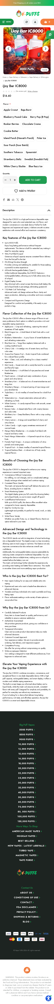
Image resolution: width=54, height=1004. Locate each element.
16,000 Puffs (26, 758)
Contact (26, 902)
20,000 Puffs (26, 768)
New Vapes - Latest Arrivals (26, 845)
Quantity (6, 173)
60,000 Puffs (26, 802)
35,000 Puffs (26, 787)
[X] (17, 199)
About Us (26, 892)
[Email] (8, 199)
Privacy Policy (26, 912)
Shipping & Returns (26, 917)
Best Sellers (26, 841)
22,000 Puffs (26, 773)
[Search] (50, 34)
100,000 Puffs (26, 816)
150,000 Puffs (26, 821)
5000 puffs (26, 729)
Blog (26, 921)
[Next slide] (46, 49)
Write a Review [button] (33, 91)
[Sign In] (35, 22)
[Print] (13, 199)
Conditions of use (26, 897)
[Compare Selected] (26, 22)
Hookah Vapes (26, 836)
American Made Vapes (26, 831)
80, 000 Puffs (26, 811)
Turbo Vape (26, 850)
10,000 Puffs (26, 744)
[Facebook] (4, 199)
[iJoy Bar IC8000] (27, 50)
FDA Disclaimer (26, 907)
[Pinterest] (22, 199)
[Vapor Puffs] (27, 872)
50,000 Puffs (26, 797)
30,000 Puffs (26, 782)
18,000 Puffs (26, 763)
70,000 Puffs (26, 806)
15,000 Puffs (26, 753)
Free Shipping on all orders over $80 (27, 3)
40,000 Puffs (26, 792)
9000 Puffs (26, 739)
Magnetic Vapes (26, 855)
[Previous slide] (8, 49)
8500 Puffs (26, 734)
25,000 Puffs (26, 778)
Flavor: (7, 104)
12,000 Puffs (26, 749)
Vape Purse (26, 860)
